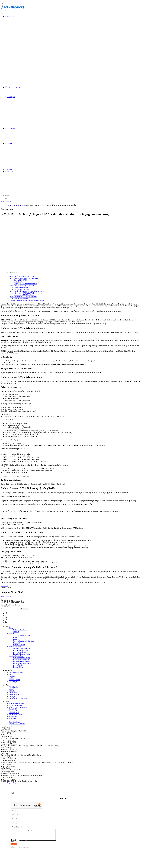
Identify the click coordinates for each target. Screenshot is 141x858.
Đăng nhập (8, 169)
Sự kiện (11, 678)
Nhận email (24, 609)
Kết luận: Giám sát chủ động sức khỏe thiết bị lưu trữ (27, 300)
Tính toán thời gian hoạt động (18, 707)
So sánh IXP (13, 709)
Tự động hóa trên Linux (21, 289)
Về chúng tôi (13, 687)
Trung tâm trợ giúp (15, 722)
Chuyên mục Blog (19, 205)
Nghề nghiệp (13, 692)
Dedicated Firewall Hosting (22, 663)
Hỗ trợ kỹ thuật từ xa (20, 652)
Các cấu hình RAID (20, 280)
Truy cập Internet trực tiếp (21, 635)
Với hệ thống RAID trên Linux (24, 295)
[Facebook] (6, 613)
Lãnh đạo (12, 691)
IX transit (16, 639)
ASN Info (12, 718)
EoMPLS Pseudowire (20, 630)
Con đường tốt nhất (15, 705)
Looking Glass (14, 713)
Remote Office (18, 667)
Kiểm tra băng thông (16, 714)
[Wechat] (6, 623)
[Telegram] (6, 620)
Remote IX (16, 643)
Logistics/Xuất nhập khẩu (21, 654)
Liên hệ (11, 689)
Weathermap (13, 716)
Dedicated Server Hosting (21, 658)
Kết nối (11, 628)
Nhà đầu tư (12, 696)
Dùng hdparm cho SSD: (22, 298)
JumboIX (16, 632)
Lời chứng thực (14, 682)
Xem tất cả (4, 586)
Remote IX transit (19, 645)
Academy (12, 676)
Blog (10, 674)
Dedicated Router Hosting (21, 661)
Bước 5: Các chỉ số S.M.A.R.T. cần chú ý (23, 297)
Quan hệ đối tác (14, 694)
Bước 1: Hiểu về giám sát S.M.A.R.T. (22, 276)
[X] (6, 616)
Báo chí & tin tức (14, 680)
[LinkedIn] (6, 618)
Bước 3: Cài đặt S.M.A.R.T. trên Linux (22, 285)
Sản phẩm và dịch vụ (16, 672)
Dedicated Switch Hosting (21, 659)
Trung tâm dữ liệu (15, 646)
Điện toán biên (18, 665)
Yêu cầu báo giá (6, 201)
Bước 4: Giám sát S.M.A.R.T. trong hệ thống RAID (27, 291)
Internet (11, 633)
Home (9, 205)
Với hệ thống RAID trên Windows (25, 293)
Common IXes (14, 711)
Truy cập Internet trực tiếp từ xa (23, 641)
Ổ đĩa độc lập (18, 282)
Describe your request (19, 840)
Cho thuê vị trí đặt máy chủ (22, 648)
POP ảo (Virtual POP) (20, 650)
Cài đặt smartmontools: (21, 287)
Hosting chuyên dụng (16, 656)
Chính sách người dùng (8, 783)
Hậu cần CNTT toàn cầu (17, 724)
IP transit (16, 637)
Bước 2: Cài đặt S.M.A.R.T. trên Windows (24, 278)
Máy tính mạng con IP (16, 703)
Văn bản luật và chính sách (18, 698)
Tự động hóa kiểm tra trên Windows (25, 284)
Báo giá (14, 844)
